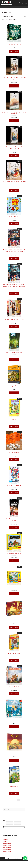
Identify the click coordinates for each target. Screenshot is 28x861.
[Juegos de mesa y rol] (6, 3)
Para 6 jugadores (7, 851)
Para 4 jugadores (7, 847)
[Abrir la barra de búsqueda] (18, 3)
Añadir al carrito (14, 51)
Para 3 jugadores (7, 845)
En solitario (5, 839)
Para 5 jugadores (7, 849)
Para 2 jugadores (7, 843)
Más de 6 (5, 841)
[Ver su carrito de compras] (20, 3)
